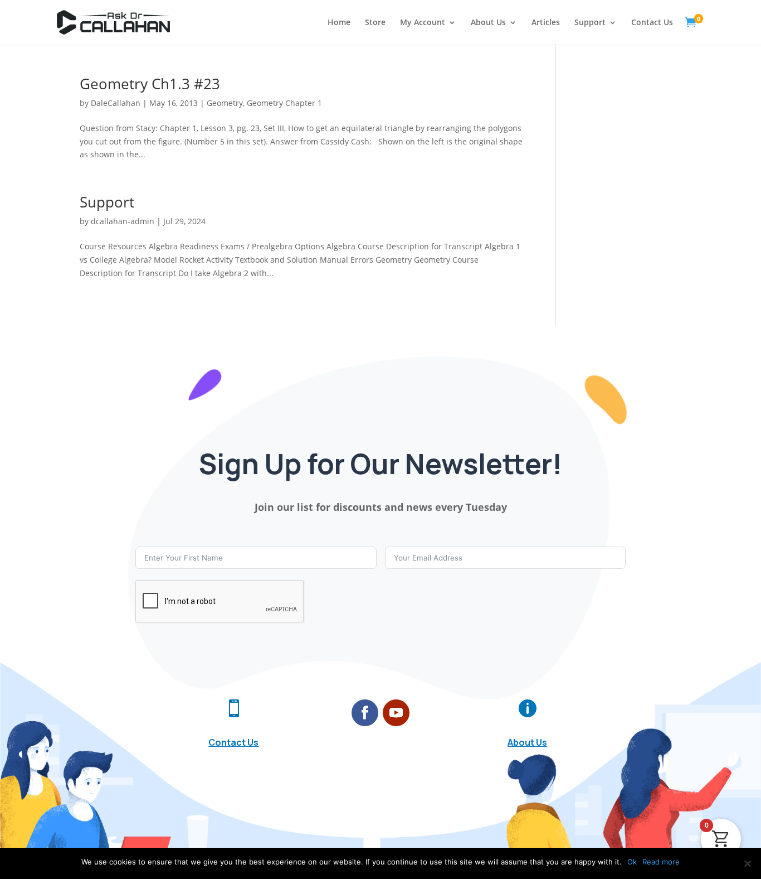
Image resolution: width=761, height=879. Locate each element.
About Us (488, 22)
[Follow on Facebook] (365, 712)
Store (375, 22)
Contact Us (652, 22)
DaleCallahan (115, 103)
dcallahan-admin (122, 221)
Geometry (225, 103)
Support (590, 22)
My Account (422, 22)
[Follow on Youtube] (396, 712)
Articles (545, 22)
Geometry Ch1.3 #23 (150, 84)
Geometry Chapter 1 (284, 103)
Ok (632, 861)
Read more (661, 861)
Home (339, 22)
